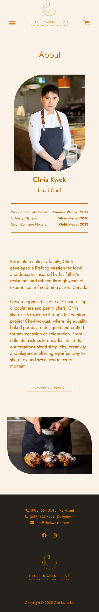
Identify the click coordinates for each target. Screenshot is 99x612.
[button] (12, 23)
